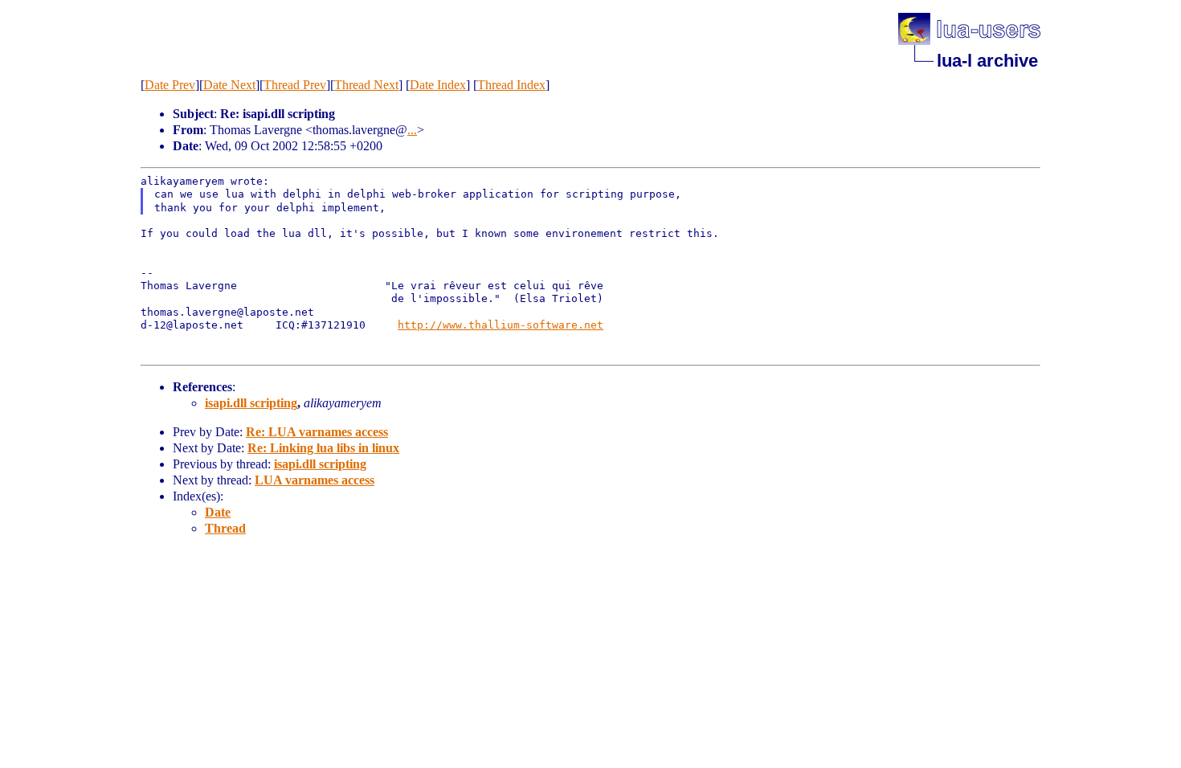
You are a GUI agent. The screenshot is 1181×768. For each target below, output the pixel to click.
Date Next (229, 85)
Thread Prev (295, 85)
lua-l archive (987, 61)
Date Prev (170, 85)
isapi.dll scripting (251, 403)
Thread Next (366, 85)
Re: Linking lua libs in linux (323, 448)
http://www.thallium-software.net (500, 325)
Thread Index (511, 85)
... (412, 130)
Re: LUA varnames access (317, 432)
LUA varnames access (314, 480)
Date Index (438, 85)
